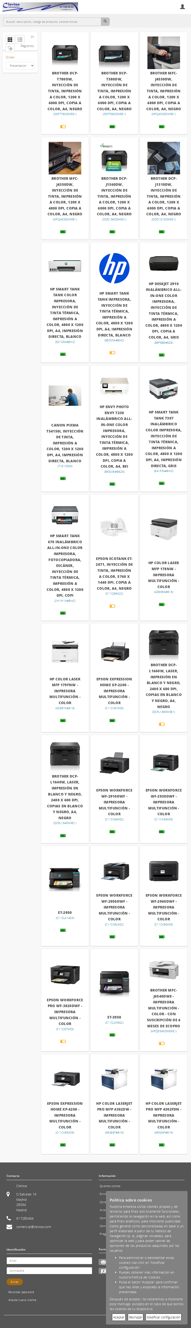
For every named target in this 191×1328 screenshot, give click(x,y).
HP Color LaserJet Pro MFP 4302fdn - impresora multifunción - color (164, 1115)
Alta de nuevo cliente (22, 1300)
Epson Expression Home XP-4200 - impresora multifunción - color (65, 1115)
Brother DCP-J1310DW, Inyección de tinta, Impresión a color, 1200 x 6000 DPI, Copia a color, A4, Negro (163, 196)
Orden (10, 57)
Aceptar (118, 1317)
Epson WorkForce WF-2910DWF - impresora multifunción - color (114, 802)
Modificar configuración (163, 1317)
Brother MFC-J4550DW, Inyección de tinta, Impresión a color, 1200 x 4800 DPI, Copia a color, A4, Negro (163, 91)
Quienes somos (110, 1186)
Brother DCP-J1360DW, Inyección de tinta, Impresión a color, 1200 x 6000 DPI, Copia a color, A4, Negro (114, 196)
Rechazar (135, 1317)
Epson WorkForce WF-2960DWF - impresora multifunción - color (164, 907)
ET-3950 (114, 1017)
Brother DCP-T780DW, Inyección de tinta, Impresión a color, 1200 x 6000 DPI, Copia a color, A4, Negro (65, 91)
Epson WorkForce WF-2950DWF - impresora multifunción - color (114, 907)
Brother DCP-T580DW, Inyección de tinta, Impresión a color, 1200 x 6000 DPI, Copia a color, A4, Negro (114, 91)
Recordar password (21, 1292)
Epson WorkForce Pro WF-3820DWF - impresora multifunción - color (65, 1012)
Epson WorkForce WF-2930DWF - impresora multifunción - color (164, 802)
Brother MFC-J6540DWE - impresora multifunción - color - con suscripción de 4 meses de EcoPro (163, 1008)
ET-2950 (65, 912)
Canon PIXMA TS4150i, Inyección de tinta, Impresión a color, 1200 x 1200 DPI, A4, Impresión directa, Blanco (64, 443)
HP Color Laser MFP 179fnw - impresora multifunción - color (65, 691)
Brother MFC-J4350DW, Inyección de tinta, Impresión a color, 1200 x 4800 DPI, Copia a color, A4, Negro (65, 196)
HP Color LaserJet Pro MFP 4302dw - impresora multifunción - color (114, 1115)
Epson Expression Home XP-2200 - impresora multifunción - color (114, 691)
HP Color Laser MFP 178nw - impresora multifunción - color (163, 574)
